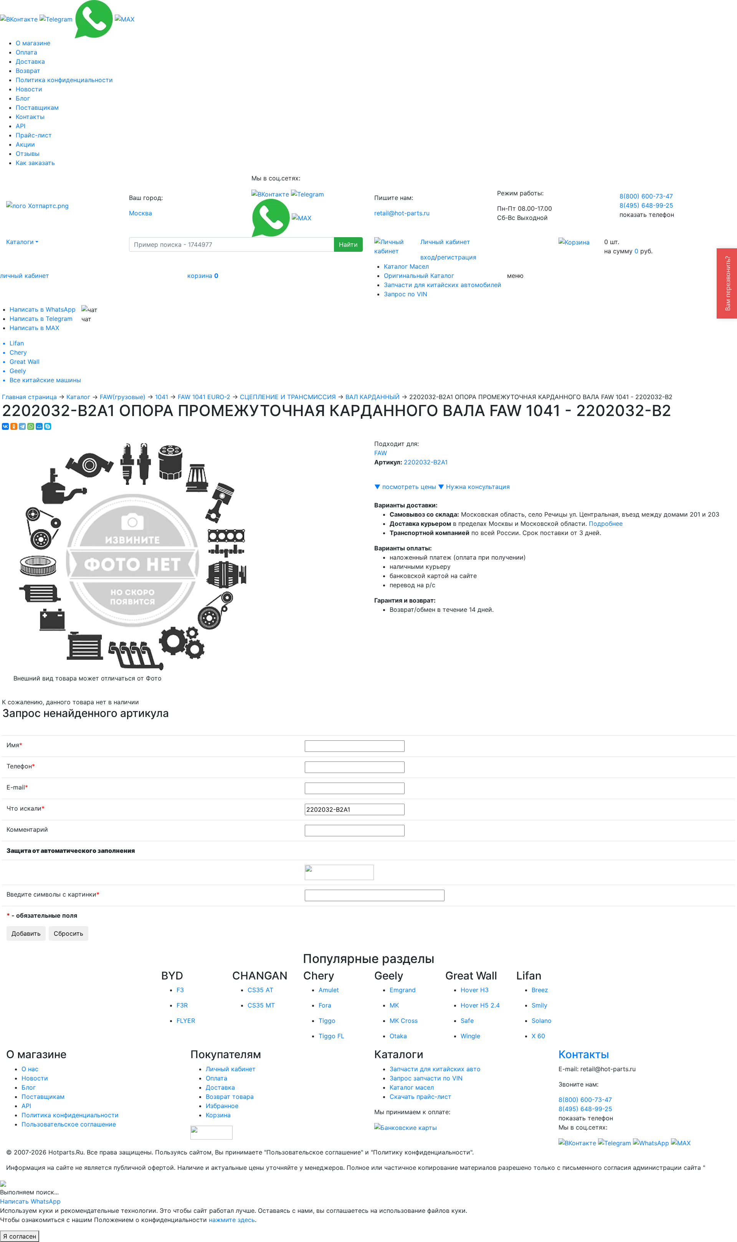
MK (394, 1005)
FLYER (186, 1020)
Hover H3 (475, 990)
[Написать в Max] (124, 18)
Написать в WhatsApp (43, 309)
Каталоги (20, 242)
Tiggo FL (331, 1036)
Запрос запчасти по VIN (426, 1078)
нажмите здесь (232, 1220)
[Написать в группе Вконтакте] (19, 18)
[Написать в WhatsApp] (93, 18)
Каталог (78, 397)
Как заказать (35, 163)
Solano (542, 1020)
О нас (29, 1069)
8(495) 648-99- (646, 205)
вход (427, 257)
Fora (325, 1005)
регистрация (456, 257)
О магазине (33, 43)
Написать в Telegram (41, 318)
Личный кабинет (445, 242)
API (20, 126)
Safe (467, 1020)
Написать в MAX (34, 328)
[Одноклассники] (13, 426)
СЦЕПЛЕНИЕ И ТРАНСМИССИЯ (288, 397)
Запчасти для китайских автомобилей (442, 285)
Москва (140, 213)
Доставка (30, 61)
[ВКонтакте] (5, 426)
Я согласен (19, 1236)
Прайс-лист (34, 135)
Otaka (398, 1036)
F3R (182, 1005)
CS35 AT (260, 990)
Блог (23, 98)
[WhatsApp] (30, 426)
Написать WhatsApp (30, 1201)
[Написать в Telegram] (56, 18)
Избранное (222, 1106)
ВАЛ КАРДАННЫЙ (372, 397)
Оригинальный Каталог (419, 275)
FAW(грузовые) (122, 397)
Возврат (28, 70)
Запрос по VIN (405, 294)
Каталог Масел (406, 266)
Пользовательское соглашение (68, 1124)
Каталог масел (412, 1087)
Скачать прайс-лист (420, 1096)
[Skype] (47, 426)
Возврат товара (230, 1096)
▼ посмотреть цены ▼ (409, 487)
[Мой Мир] (39, 426)
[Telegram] (22, 426)
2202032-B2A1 (426, 462)
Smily (539, 1005)
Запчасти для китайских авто (435, 1069)
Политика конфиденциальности (64, 80)
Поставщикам (37, 107)
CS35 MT (261, 1005)
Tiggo (327, 1020)
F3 (180, 990)
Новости (29, 89)
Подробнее (606, 523)
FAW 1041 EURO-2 (204, 397)
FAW (380, 453)
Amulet (329, 990)
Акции (25, 144)
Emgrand (403, 990)
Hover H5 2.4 (480, 1005)
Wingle (470, 1036)
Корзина (218, 1115)
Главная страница (29, 397)
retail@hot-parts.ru (402, 213)
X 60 (538, 1036)
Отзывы (28, 153)
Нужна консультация (478, 487)
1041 (161, 397)
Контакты (30, 117)
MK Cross (404, 1020)
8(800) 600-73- (646, 196)
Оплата (26, 52)
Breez (540, 990)
